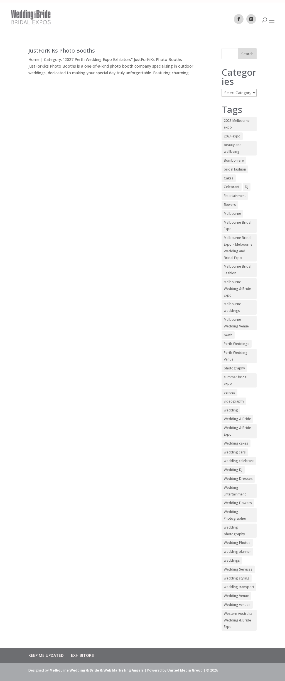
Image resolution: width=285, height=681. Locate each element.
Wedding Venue (236, 595)
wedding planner (237, 551)
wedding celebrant (239, 460)
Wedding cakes (236, 443)
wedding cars (235, 452)
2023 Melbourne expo (237, 124)
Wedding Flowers (238, 502)
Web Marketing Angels (124, 670)
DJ (246, 186)
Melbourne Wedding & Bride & (77, 670)
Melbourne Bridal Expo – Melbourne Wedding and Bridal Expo (238, 247)
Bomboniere (234, 160)
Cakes (229, 178)
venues (229, 392)
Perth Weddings (236, 343)
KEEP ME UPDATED (46, 655)
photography (234, 368)
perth (228, 335)
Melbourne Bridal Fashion (237, 269)
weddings (232, 560)
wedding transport (239, 586)
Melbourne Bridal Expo (237, 225)
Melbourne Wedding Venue (236, 323)
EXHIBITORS (82, 655)
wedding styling (236, 578)
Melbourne (232, 213)
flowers (230, 204)
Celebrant (231, 186)
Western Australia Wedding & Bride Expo (238, 620)
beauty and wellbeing (233, 148)
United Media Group (185, 670)
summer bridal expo (235, 380)
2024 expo (232, 136)
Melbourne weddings (232, 307)
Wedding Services (238, 569)
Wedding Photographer (235, 515)
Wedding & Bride (237, 418)
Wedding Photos (237, 542)
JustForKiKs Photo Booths (61, 50)
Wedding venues (237, 604)
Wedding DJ (233, 469)
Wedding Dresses (238, 478)
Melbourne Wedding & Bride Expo (237, 289)
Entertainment (235, 195)
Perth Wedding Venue (235, 356)
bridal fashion (235, 169)
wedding (231, 410)
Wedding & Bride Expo (237, 431)
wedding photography (234, 530)
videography (234, 401)
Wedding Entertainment (235, 491)
